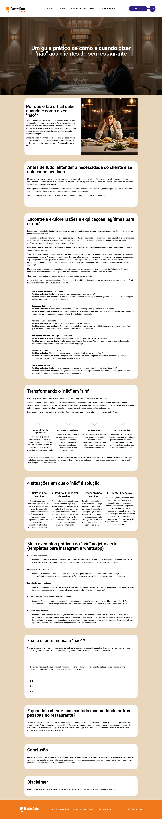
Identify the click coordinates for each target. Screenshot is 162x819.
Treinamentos (108, 8)
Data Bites (62, 8)
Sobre (49, 8)
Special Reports (78, 8)
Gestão (93, 8)
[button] (81, 661)
